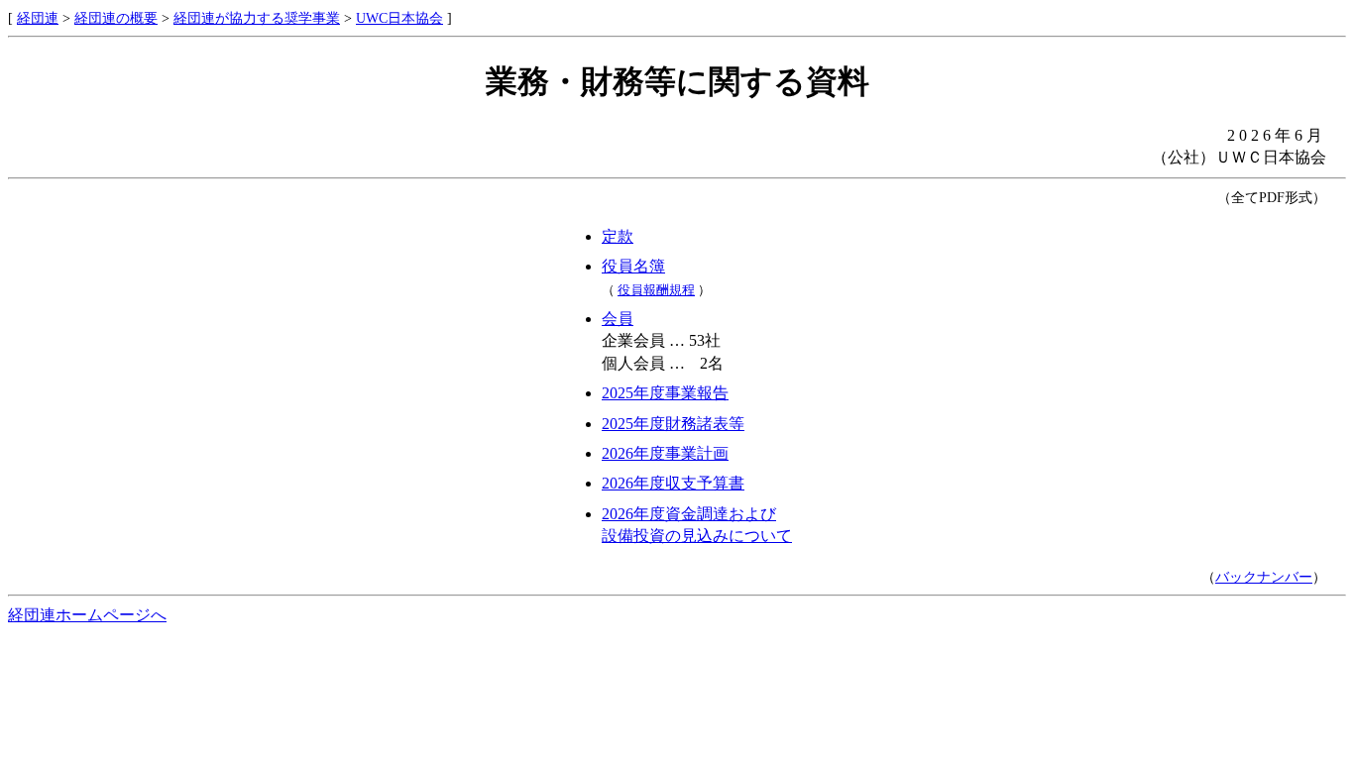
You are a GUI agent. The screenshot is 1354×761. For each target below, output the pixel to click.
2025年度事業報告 (665, 392)
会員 (617, 318)
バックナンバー (1263, 577)
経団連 (37, 18)
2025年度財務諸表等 (673, 423)
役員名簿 (633, 266)
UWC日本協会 (399, 18)
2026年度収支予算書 (673, 483)
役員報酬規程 (656, 289)
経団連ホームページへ (87, 614)
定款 (617, 236)
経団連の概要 (116, 18)
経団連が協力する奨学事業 (256, 18)
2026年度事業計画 (665, 453)
